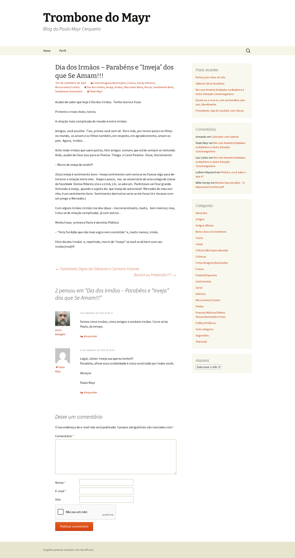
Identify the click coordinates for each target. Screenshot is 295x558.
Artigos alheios (205, 225)
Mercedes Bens (133, 87)
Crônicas (201, 256)
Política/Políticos (206, 323)
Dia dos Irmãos (96, 87)
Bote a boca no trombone (211, 231)
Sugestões (202, 335)
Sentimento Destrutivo (68, 91)
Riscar (148, 87)
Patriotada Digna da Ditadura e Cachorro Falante (97, 268)
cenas (199, 244)
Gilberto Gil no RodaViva (210, 83)
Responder (90, 336)
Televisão (201, 341)
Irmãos (119, 87)
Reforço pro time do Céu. (211, 77)
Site (58, 499)
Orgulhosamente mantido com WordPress (68, 550)
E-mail (60, 491)
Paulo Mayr (96, 91)
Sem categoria (204, 329)
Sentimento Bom (163, 87)
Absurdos (201, 213)
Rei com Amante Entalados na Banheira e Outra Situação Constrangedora (220, 147)
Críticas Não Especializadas (212, 250)
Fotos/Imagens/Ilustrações (110, 83)
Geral (140, 83)
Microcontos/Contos (67, 87)
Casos (199, 238)
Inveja (109, 87)
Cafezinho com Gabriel (225, 136)
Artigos (200, 219)
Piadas (200, 306)
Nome (60, 483)
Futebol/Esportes (206, 275)
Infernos (150, 83)
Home (47, 51)
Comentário (64, 436)
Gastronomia (203, 281)
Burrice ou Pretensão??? (155, 274)
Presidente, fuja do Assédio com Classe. (220, 110)
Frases (131, 83)
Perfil (62, 51)
